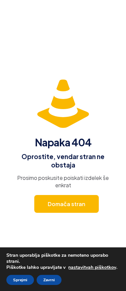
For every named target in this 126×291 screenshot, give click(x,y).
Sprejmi (20, 280)
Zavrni (49, 280)
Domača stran (66, 203)
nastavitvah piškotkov (92, 267)
